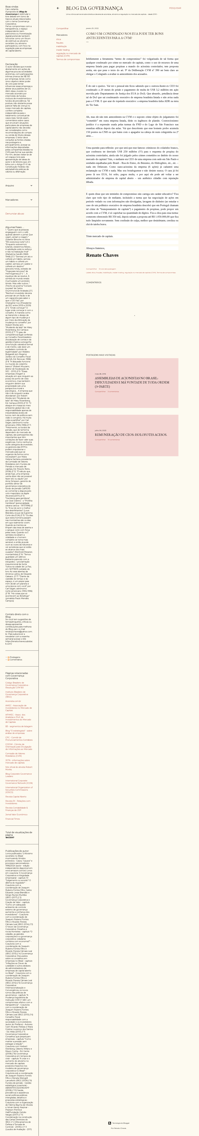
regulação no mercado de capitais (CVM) (68, 54)
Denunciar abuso (14, 213)
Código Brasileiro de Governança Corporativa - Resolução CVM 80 (17, 685)
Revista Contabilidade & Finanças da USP (16, 809)
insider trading (63, 50)
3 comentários (113, 391)
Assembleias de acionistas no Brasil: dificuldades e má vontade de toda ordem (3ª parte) (132, 382)
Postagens (14, 657)
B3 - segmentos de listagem (18, 726)
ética (58, 39)
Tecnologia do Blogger (121, 1123)
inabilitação (61, 46)
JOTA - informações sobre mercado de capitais (17, 761)
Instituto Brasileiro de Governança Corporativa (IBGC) (16, 694)
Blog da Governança (94, 8)
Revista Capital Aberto (15, 796)
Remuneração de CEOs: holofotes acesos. (131, 435)
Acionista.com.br (13, 701)
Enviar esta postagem (107, 269)
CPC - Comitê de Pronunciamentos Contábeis (18, 738)
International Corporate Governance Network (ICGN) (19, 781)
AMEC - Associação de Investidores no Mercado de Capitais (18, 708)
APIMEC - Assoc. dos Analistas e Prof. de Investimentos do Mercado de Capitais (18, 718)
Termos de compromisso (68, 59)
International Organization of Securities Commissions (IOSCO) (19, 790)
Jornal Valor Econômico (16, 814)
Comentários (15, 659)
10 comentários (114, 440)
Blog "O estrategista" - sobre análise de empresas (18, 732)
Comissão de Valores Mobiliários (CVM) (15, 754)
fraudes (59, 43)
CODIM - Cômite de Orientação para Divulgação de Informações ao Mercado (18, 746)
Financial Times (12, 819)
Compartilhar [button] (62, 28)
